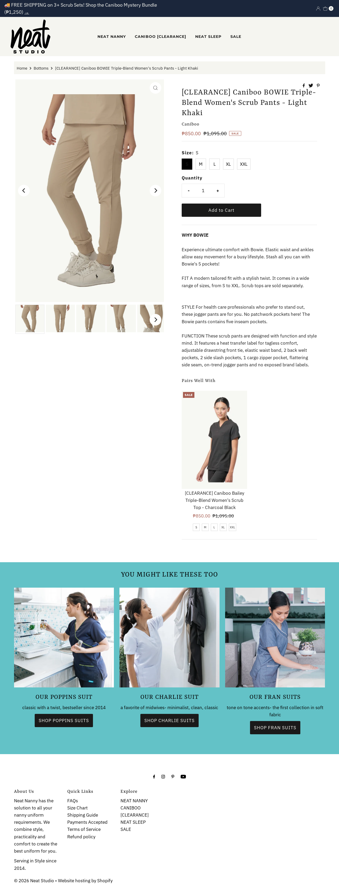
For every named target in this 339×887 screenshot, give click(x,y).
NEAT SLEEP (208, 36)
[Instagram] (163, 776)
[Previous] (24, 190)
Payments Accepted (87, 822)
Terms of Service (84, 829)
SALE (235, 36)
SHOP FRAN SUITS (275, 728)
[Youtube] (183, 776)
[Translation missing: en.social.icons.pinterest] (318, 85)
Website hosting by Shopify (85, 881)
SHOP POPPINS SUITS (64, 720)
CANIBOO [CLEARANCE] (160, 36)
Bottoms (41, 68)
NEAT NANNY (111, 36)
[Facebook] (154, 776)
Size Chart (77, 808)
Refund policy (81, 837)
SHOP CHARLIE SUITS (169, 720)
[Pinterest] (172, 776)
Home (22, 68)
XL (228, 164)
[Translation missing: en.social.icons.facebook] (304, 85)
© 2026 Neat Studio (34, 881)
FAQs (72, 801)
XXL (244, 164)
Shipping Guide (82, 815)
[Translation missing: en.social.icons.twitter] (311, 85)
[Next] (155, 190)
